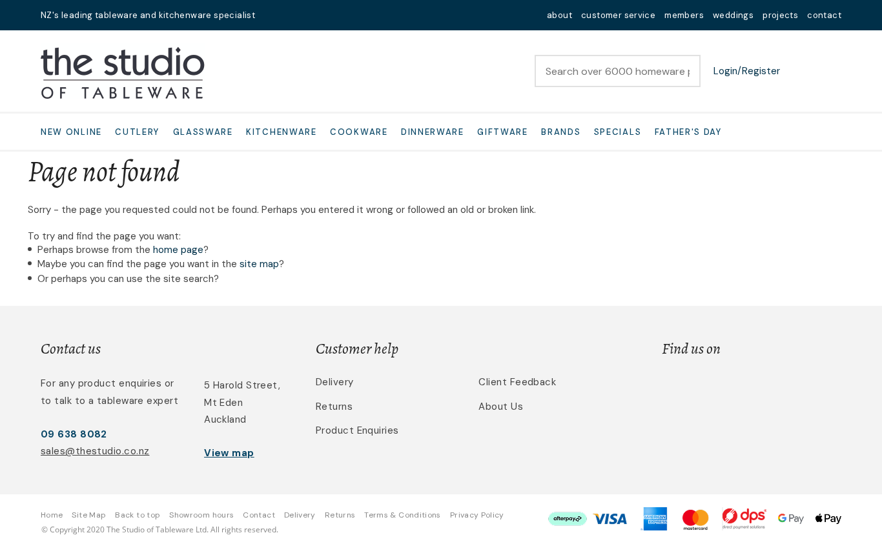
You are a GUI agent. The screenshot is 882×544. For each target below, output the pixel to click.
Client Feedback (517, 382)
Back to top (137, 515)
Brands (560, 131)
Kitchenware (281, 131)
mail (273, 15)
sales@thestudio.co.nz (95, 451)
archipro (787, 389)
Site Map (89, 515)
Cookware (359, 131)
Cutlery (137, 131)
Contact (259, 515)
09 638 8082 (74, 434)
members (684, 15)
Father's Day (688, 131)
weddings (733, 15)
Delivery (335, 382)
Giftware (502, 131)
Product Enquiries (357, 430)
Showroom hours (201, 515)
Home (52, 515)
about (559, 15)
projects (780, 15)
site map (259, 263)
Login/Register (746, 71)
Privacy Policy (477, 515)
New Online (71, 131)
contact (824, 15)
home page (178, 249)
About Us (500, 406)
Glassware (203, 131)
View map (229, 453)
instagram (307, 15)
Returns (334, 406)
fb (290, 15)
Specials (618, 131)
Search (685, 71)
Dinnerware (432, 131)
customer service (618, 15)
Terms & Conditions (402, 515)
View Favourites (799, 71)
